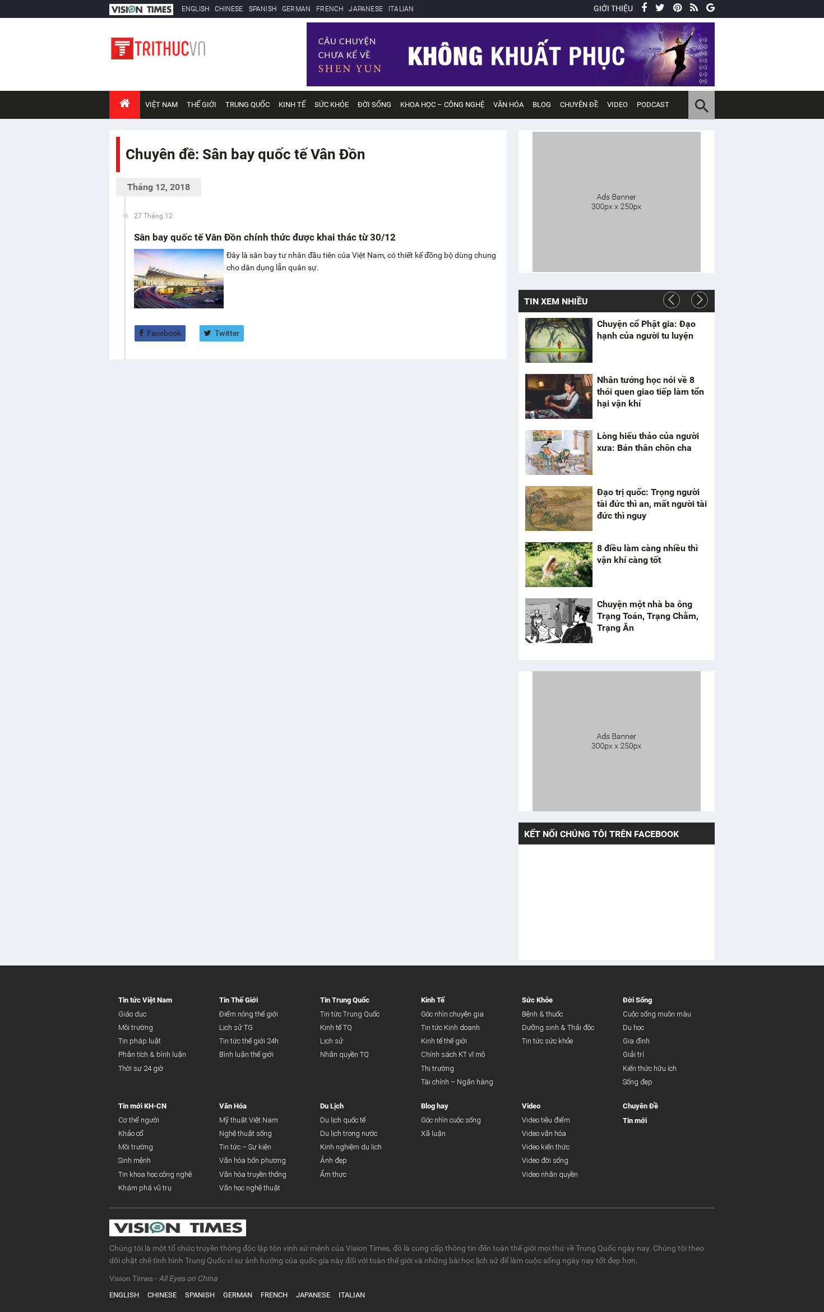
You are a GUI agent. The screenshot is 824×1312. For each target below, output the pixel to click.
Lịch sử (331, 1041)
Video (617, 104)
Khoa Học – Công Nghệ (442, 104)
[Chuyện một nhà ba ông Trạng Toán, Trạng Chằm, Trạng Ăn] (558, 620)
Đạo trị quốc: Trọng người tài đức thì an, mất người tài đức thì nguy (652, 504)
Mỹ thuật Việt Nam (248, 1120)
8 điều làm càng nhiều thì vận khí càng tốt (647, 554)
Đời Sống (374, 104)
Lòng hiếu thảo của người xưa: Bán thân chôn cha (648, 442)
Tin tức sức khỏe (547, 1041)
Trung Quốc (247, 104)
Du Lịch (332, 1106)
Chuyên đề (579, 104)
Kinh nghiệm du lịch (351, 1147)
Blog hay (434, 1106)
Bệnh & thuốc (542, 1014)
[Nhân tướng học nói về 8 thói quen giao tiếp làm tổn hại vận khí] (558, 396)
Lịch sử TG (236, 1027)
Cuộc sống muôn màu (657, 1014)
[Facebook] (644, 8)
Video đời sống (545, 1160)
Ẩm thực (333, 1174)
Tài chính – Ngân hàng (457, 1082)
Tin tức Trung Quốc (349, 1014)
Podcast (653, 104)
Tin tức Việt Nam (145, 1000)
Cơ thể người (138, 1120)
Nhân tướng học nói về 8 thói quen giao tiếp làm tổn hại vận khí (650, 392)
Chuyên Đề (640, 1106)
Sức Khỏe (331, 104)
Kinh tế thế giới (444, 1041)
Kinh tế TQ (336, 1027)
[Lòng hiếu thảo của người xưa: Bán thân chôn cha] (558, 452)
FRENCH (329, 9)
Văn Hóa (508, 104)
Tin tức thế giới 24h (249, 1041)
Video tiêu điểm (546, 1120)
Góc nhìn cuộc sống (451, 1120)
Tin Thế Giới (238, 1000)
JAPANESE (366, 9)
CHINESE (229, 9)
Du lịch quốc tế (342, 1120)
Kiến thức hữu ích (650, 1068)
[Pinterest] (677, 8)
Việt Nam (161, 104)
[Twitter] (660, 8)
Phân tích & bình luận (152, 1054)
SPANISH (262, 9)
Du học (633, 1027)
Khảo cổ (130, 1133)
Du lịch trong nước (348, 1133)
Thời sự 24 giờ (140, 1068)
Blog (542, 104)
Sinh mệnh (134, 1160)
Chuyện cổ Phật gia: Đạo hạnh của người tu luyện (646, 329)
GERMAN (296, 9)
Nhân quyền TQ (344, 1054)
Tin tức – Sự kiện (245, 1147)
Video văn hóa (544, 1133)
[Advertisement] (617, 200)
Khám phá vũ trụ (145, 1188)
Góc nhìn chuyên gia (452, 1014)
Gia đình (636, 1041)
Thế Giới (201, 104)
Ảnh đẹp (333, 1160)
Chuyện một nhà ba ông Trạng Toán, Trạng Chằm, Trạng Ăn (647, 616)
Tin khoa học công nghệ (155, 1174)
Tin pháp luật (139, 1041)
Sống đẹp (637, 1082)
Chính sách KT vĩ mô (453, 1054)
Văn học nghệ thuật (249, 1188)
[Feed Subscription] (128, 174)
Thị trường (437, 1068)
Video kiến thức (546, 1147)
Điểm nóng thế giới (248, 1014)
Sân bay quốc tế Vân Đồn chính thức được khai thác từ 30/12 (265, 237)
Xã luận (433, 1133)
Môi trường (135, 1027)
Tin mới (635, 1120)
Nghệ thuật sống (245, 1133)
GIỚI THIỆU (613, 8)
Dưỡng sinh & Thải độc (558, 1027)
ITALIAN (401, 9)
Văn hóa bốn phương (252, 1160)
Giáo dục (132, 1014)
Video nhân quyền (550, 1174)
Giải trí (633, 1054)
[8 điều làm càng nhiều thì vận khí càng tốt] (558, 564)
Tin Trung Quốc (344, 1000)
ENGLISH (195, 9)
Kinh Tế (292, 104)
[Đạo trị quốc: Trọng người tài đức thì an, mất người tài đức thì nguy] (558, 508)
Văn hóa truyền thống (252, 1174)
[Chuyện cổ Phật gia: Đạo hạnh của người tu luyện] (558, 340)
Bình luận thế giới (246, 1054)
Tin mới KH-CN (142, 1106)
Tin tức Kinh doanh (450, 1027)
